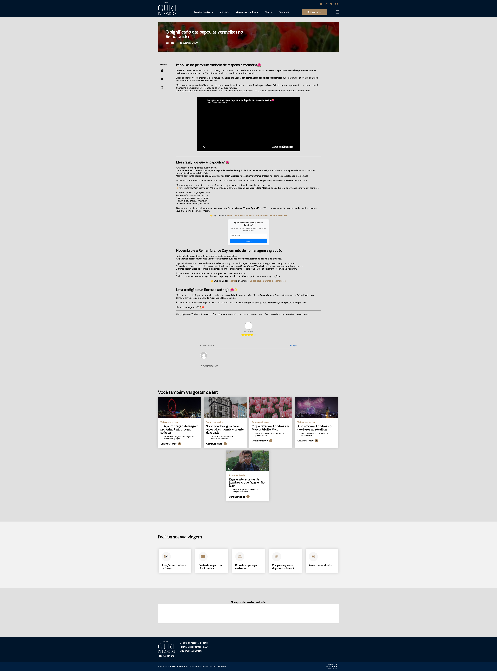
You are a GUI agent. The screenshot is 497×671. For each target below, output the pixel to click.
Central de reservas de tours (194, 642)
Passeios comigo (202, 12)
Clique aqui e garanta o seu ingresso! (267, 280)
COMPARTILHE (162, 64)
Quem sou (284, 12)
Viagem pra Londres (246, 12)
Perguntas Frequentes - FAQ (194, 646)
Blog (267, 12)
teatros (232, 280)
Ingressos (224, 12)
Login (294, 345)
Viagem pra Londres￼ (191, 650)
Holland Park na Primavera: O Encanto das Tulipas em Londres (257, 215)
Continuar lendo (168, 443)
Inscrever (248, 241)
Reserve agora (315, 12)
